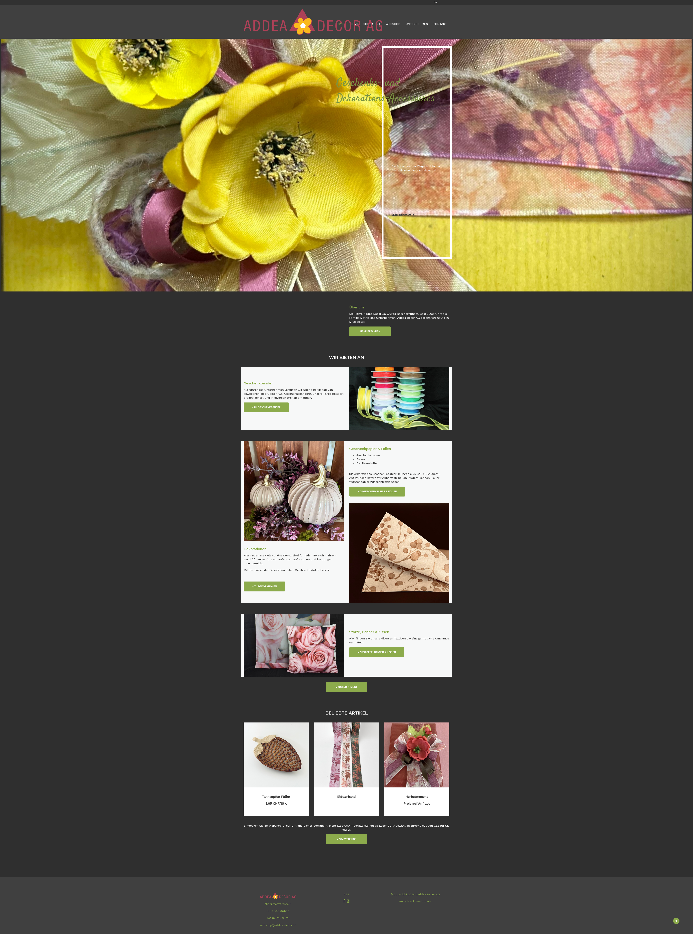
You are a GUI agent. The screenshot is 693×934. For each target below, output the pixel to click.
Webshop (393, 24)
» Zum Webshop (346, 839)
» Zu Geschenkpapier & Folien (377, 491)
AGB (346, 894)
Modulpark (423, 901)
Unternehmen (417, 24)
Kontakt (440, 24)
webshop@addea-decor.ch (278, 925)
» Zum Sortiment (346, 687)
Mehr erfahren (370, 331)
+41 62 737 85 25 (278, 918)
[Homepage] (313, 10)
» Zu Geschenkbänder (266, 407)
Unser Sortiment (401, 214)
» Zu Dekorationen (264, 586)
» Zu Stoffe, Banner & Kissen (377, 652)
